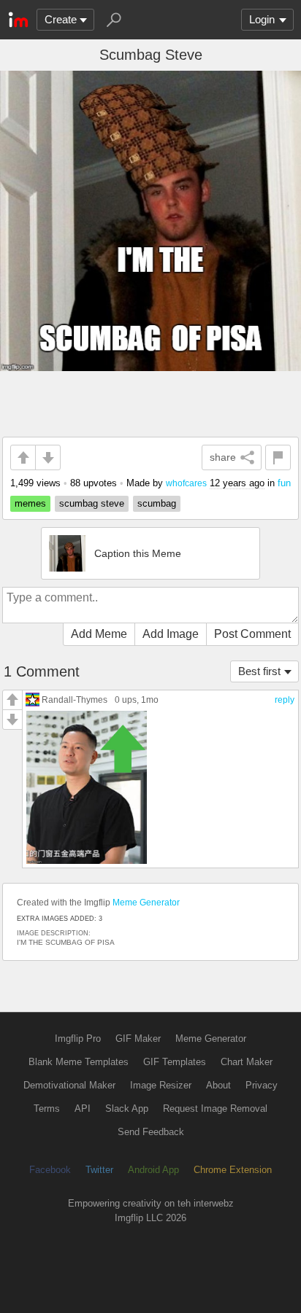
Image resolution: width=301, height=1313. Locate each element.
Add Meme (99, 634)
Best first (259, 671)
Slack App (126, 1108)
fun (284, 483)
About (218, 1085)
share (223, 457)
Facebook (50, 1169)
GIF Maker (138, 1038)
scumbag (156, 503)
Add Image (170, 634)
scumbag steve (91, 503)
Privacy (261, 1085)
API (83, 1108)
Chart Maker (247, 1061)
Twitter (99, 1169)
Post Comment (252, 634)
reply (284, 700)
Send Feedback (151, 1131)
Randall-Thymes (74, 699)
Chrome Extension (233, 1169)
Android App (153, 1169)
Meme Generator (146, 902)
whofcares (186, 483)
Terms (47, 1108)
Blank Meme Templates (78, 1061)
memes (30, 503)
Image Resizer (160, 1085)
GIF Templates (174, 1061)
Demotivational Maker (69, 1085)
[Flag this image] (278, 457)
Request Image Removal (215, 1108)
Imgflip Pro (78, 1038)
